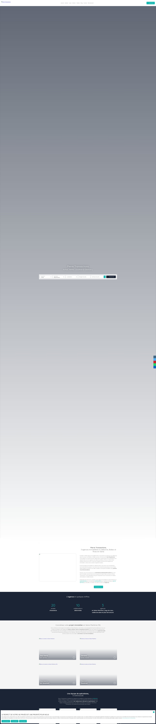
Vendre (78, 3)
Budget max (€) (82, 276)
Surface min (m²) (95, 276)
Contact (85, 3)
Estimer (74, 3)
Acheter (66, 3)
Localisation (69, 276)
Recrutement (90, 3)
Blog (82, 3)
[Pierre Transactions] (7, 3)
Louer (70, 3)
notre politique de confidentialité (128, 718)
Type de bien (56, 276)
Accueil (62, 3)
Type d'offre (43, 276)
